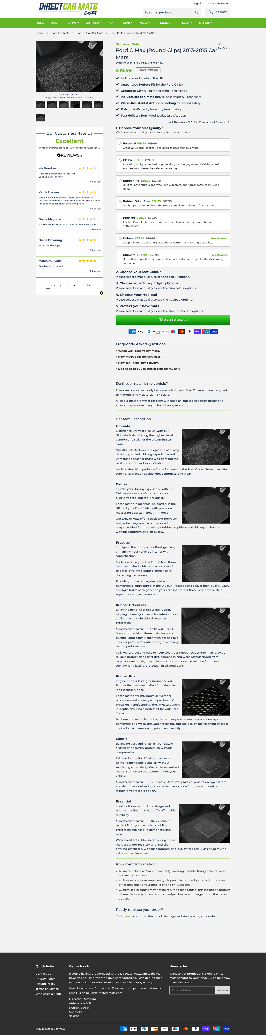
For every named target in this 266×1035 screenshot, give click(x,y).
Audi (55, 23)
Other (204, 23)
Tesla (185, 23)
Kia (111, 23)
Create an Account (219, 3)
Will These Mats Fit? (180, 122)
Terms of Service (47, 989)
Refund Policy (45, 983)
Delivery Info (223, 122)
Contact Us (43, 973)
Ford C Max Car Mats (90, 32)
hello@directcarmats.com (104, 993)
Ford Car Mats (61, 32)
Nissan (145, 23)
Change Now (155, 62)
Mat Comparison (204, 122)
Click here (123, 916)
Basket (220, 12)
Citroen (93, 23)
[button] (48, 286)
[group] (69, 176)
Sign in (198, 3)
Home (40, 23)
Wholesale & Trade (49, 994)
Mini (127, 23)
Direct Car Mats (55, 1028)
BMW (72, 23)
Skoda (165, 23)
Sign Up (223, 990)
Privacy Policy (45, 978)
